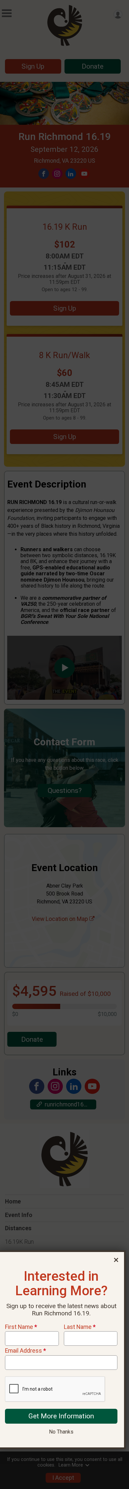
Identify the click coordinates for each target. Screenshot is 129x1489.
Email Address (25, 1350)
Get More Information (61, 1416)
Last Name (80, 1327)
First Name (21, 1327)
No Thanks (61, 1432)
